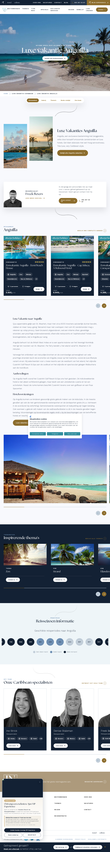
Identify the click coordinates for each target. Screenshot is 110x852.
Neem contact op (13, 835)
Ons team (78, 100)
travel (9, 2)
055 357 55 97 (32, 835)
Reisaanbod (33, 100)
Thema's (53, 100)
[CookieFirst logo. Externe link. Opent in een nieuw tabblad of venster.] (30, 417)
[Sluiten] (105, 847)
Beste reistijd (65, 100)
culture (17, 2)
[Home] (3, 2)
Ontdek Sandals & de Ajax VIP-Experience (22, 830)
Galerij (43, 100)
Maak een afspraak (11, 849)
